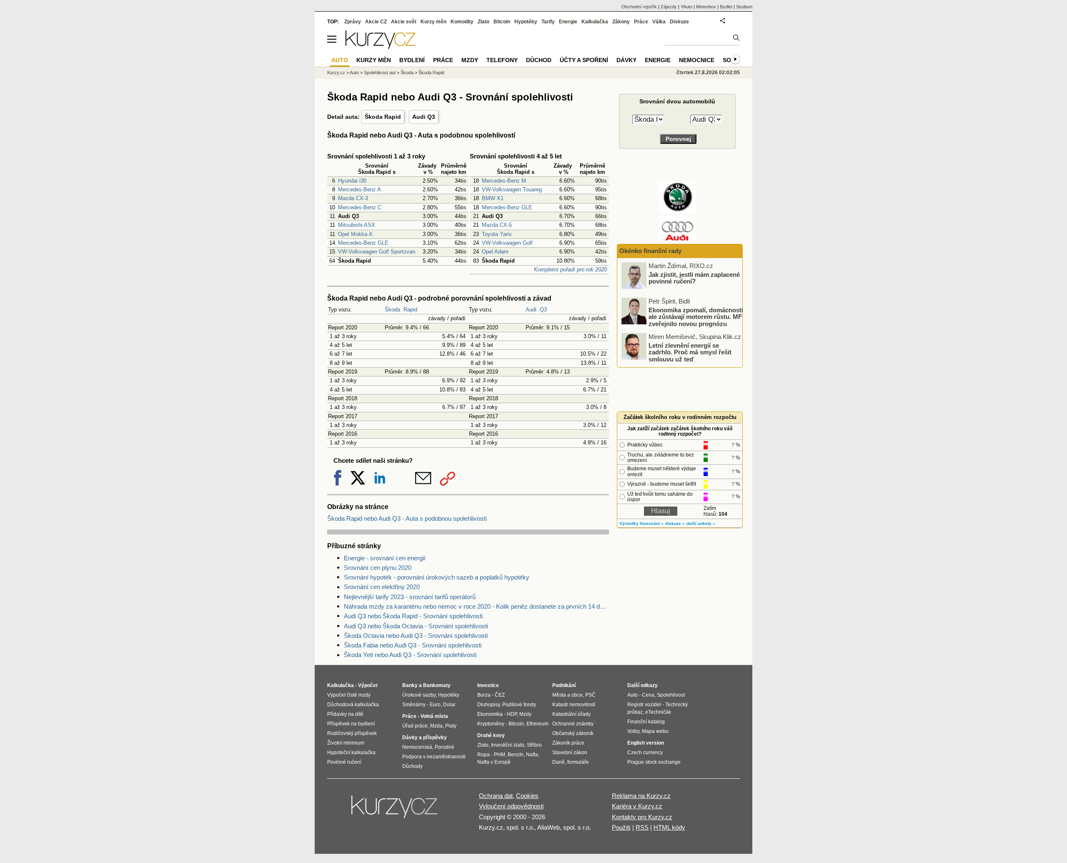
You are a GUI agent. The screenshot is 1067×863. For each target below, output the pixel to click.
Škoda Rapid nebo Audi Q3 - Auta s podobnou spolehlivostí (407, 518)
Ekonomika (490, 714)
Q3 (543, 309)
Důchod (538, 60)
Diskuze (679, 22)
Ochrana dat (496, 795)
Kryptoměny (490, 724)
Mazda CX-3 (353, 198)
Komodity (462, 22)
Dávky (626, 60)
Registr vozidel (644, 704)
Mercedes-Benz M (504, 181)
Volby (633, 731)
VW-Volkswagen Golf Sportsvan (376, 251)
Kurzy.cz (336, 72)
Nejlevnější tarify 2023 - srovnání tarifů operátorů (410, 596)
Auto (354, 72)
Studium (744, 6)
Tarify (548, 22)
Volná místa (434, 716)
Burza (484, 695)
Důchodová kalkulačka (353, 704)
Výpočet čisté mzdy (349, 695)
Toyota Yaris (497, 234)
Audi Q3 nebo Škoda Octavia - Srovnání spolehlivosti (416, 626)
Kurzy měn (433, 22)
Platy (450, 726)
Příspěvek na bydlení (351, 724)
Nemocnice (696, 60)
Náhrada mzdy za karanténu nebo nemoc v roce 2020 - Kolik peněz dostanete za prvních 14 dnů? (476, 606)
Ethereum (537, 724)
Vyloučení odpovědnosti (511, 806)
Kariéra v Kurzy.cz (637, 806)
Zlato (483, 22)
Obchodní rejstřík (639, 6)
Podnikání (564, 685)
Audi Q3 (423, 116)
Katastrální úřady (571, 714)
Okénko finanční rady (650, 250)
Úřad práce (415, 726)
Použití (621, 827)
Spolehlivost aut (380, 72)
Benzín (515, 755)
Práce (641, 22)
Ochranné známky (573, 724)
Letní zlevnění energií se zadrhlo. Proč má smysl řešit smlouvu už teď (690, 351)
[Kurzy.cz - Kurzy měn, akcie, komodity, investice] (381, 46)
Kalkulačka (594, 22)
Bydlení (412, 60)
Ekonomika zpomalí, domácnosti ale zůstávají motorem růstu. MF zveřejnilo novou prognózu (696, 316)
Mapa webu (655, 731)
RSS (642, 827)
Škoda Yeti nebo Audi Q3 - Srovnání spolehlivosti (410, 654)
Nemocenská (417, 747)
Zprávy (352, 22)
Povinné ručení (344, 762)
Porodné (444, 747)
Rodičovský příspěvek (352, 733)
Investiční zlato (507, 745)
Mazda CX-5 (497, 225)
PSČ (590, 695)
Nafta (532, 755)
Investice (488, 685)
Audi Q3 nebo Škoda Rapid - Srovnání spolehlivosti (413, 616)
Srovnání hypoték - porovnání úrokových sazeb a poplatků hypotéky (436, 577)
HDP (512, 714)
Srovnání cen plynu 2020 (377, 567)
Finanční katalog (646, 722)
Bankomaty (437, 685)
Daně (558, 762)
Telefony (502, 60)
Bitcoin (501, 22)
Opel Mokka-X (355, 234)
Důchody (412, 766)
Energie (568, 22)
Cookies (527, 795)
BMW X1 (492, 198)
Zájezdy (669, 6)
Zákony (621, 22)
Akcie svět (403, 22)
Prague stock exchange (654, 762)
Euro (435, 704)
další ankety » (700, 523)
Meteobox (706, 6)
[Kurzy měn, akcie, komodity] (395, 810)
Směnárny (414, 704)
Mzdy (469, 60)
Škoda (392, 309)
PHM (499, 755)
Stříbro (534, 745)
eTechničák (658, 712)
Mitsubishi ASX (356, 225)
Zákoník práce (568, 743)
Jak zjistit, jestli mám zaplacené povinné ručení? (694, 278)
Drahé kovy (491, 735)
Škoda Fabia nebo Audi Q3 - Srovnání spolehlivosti (412, 645)
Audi (531, 309)
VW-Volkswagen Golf (507, 243)
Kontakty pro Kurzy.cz (642, 816)
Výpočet (368, 685)
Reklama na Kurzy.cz (641, 795)
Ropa (483, 755)
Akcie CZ (376, 22)
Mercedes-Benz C (359, 207)
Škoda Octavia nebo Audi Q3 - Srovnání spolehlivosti (416, 635)
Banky (410, 685)
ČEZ (500, 695)
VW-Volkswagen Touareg (512, 189)
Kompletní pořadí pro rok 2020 (570, 269)
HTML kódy (669, 827)
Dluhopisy (488, 704)
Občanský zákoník (573, 733)
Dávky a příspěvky (424, 737)
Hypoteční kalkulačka (351, 752)
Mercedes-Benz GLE (363, 243)
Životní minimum (345, 743)
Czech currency (645, 752)
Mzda (436, 726)
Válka (659, 22)
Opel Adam (495, 251)
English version (645, 743)
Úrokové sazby (419, 695)
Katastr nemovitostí (573, 704)
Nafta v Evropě (494, 762)
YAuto (686, 6)
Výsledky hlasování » (641, 523)
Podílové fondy (519, 704)
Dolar (449, 704)
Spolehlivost (671, 695)
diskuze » (675, 523)
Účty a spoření (584, 60)
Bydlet (726, 6)
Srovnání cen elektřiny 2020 (382, 586)
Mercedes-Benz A (359, 189)
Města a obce (567, 695)
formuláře (578, 762)
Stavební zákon (569, 752)
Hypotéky (525, 22)
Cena (648, 695)
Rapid (410, 309)
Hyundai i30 (352, 181)
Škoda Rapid (383, 116)
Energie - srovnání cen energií (385, 558)
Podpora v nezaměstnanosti (434, 757)
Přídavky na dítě (345, 714)
